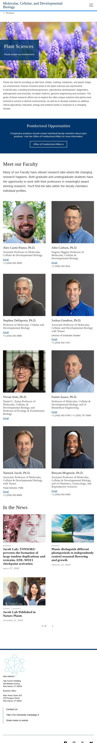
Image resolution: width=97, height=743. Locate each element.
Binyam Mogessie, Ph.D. (67, 472)
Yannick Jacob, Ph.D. (16, 472)
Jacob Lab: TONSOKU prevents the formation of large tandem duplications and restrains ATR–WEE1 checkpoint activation (24, 556)
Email (6, 259)
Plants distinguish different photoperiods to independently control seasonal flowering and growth (73, 554)
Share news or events (17, 720)
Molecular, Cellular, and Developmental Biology (33, 5)
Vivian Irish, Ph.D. (15, 397)
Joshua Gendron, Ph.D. (66, 320)
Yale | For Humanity (27, 716)
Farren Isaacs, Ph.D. (64, 397)
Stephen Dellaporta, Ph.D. (19, 320)
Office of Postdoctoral (50, 145)
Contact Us (11, 709)
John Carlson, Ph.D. (64, 247)
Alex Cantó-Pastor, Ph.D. (19, 247)
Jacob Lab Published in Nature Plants (19, 613)
